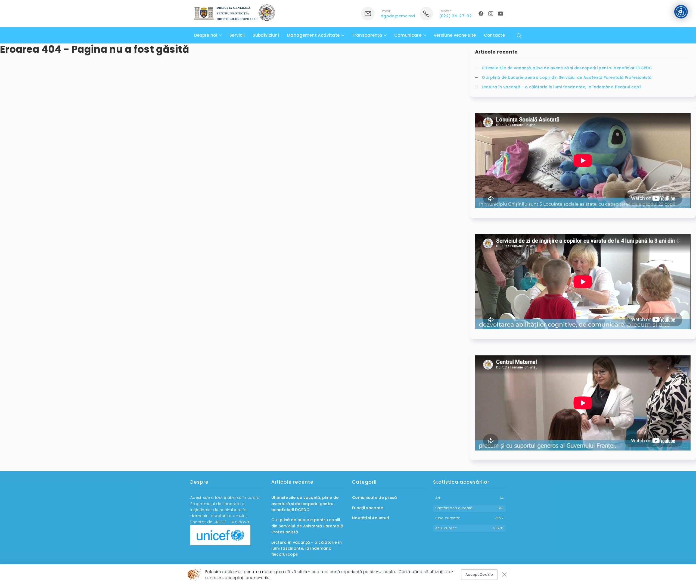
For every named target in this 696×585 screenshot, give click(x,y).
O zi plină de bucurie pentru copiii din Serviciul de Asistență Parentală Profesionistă (567, 77)
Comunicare (407, 35)
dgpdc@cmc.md (398, 16)
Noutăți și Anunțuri (370, 518)
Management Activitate (313, 35)
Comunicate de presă (374, 497)
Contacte (494, 35)
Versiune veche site (455, 35)
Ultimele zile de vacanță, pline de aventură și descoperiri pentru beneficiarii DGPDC (567, 68)
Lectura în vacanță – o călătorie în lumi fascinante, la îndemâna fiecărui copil (562, 87)
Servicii (237, 35)
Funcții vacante (367, 508)
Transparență (367, 35)
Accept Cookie (479, 574)
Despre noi (205, 35)
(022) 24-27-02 (455, 16)
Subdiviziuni (266, 35)
